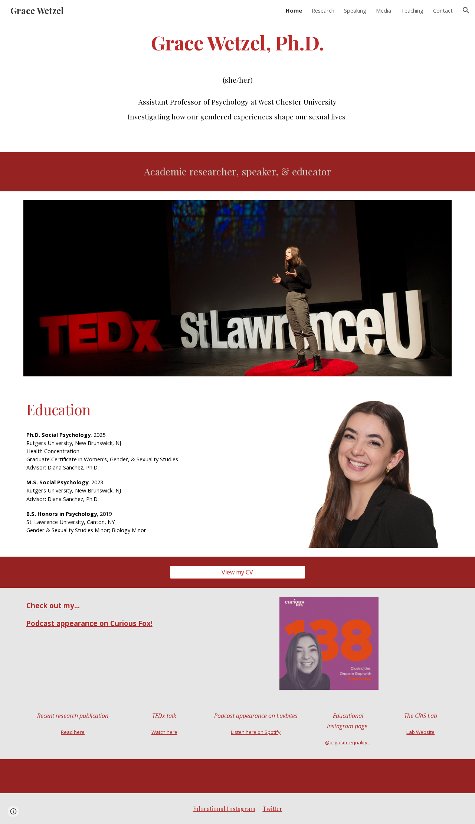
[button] (466, 10)
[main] (237, 42)
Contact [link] (443, 10)
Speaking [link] (355, 10)
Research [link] (323, 10)
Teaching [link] (412, 10)
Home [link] (294, 10)
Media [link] (383, 10)
